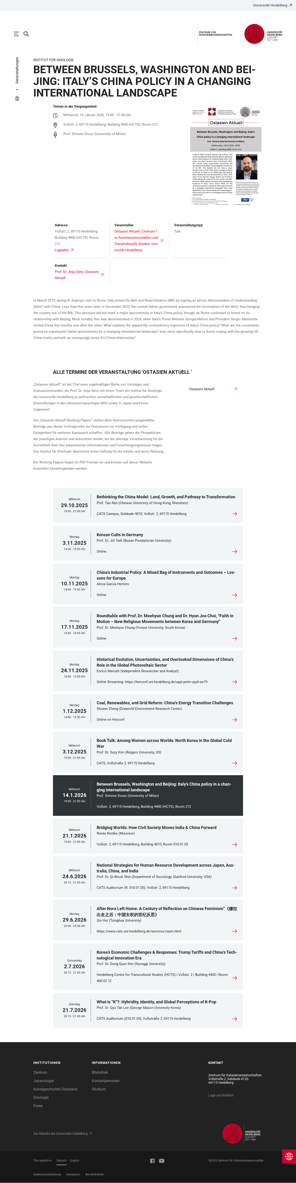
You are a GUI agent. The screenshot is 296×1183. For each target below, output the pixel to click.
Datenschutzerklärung (47, 1174)
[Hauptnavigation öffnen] (19, 34)
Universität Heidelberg (270, 5)
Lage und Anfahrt (221, 1095)
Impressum (73, 1174)
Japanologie (43, 1081)
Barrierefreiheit (95, 1174)
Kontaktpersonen (106, 1081)
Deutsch (61, 1160)
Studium (99, 1089)
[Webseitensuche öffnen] (28, 34)
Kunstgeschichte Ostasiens (55, 1089)
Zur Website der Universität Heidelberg (60, 1133)
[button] (60, 1063)
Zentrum (40, 1072)
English (74, 1160)
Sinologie (41, 1097)
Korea (38, 1106)
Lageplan (62, 250)
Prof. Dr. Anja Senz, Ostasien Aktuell (77, 275)
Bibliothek (100, 1072)
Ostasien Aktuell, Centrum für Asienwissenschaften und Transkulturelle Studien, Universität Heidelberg (136, 240)
